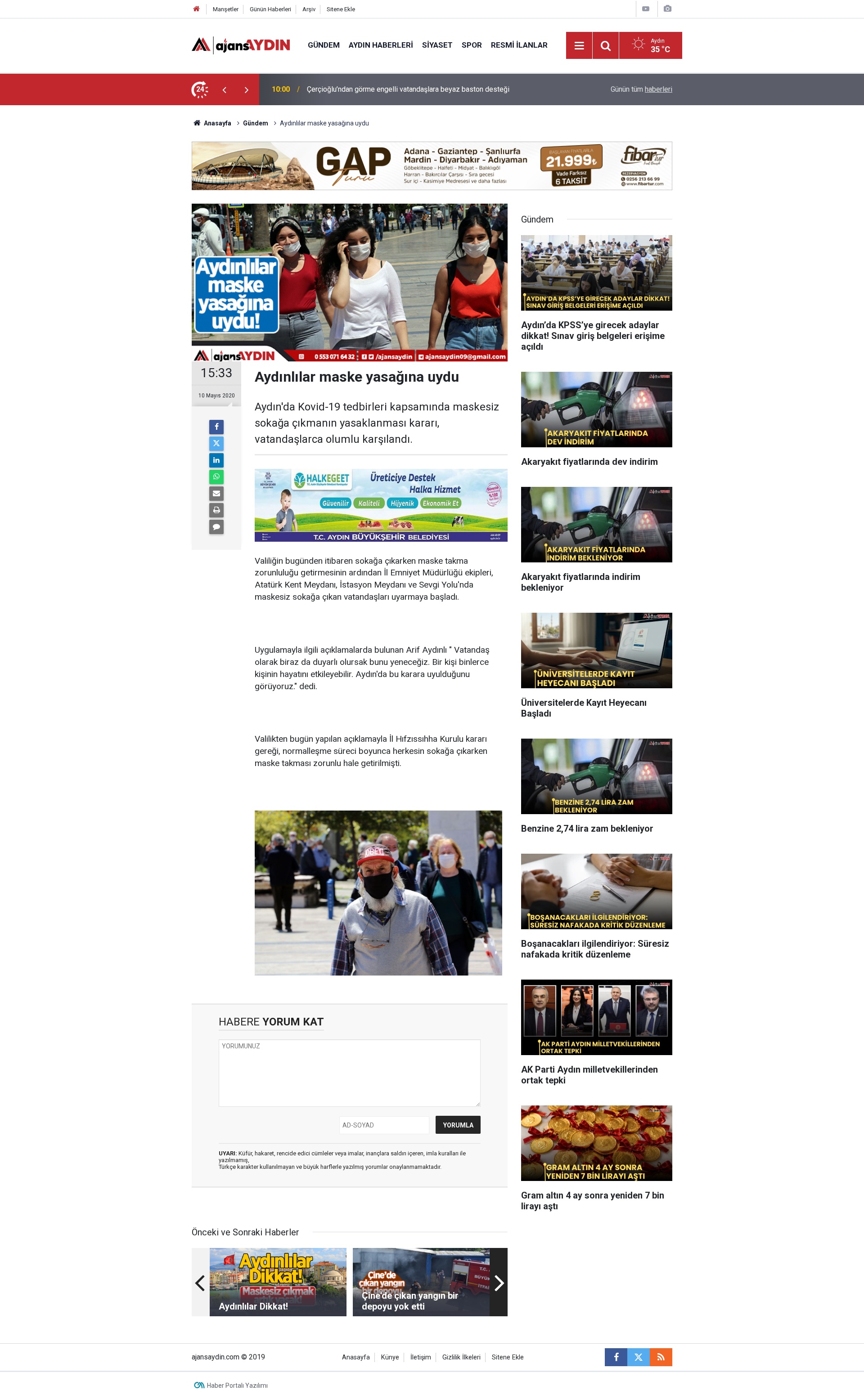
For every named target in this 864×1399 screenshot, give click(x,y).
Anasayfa (216, 123)
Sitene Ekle (341, 9)
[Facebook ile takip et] (616, 1357)
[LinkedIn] (216, 460)
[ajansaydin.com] (241, 44)
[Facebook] (216, 427)
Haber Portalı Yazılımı (237, 1385)
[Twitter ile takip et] (638, 1357)
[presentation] (224, 89)
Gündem (324, 44)
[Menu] (580, 45)
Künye (390, 1357)
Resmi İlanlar (519, 44)
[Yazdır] (216, 510)
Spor (472, 44)
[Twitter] (216, 444)
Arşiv (308, 9)
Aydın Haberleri (381, 44)
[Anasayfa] (197, 9)
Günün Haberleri (270, 9)
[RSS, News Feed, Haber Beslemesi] (661, 1357)
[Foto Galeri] (667, 8)
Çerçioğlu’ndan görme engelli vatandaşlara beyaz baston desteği (408, 89)
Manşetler (225, 9)
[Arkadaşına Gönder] (216, 493)
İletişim (420, 1357)
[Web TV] (646, 8)
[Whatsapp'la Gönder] (216, 477)
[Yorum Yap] (216, 527)
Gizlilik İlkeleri (461, 1357)
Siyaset (437, 44)
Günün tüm (641, 89)
